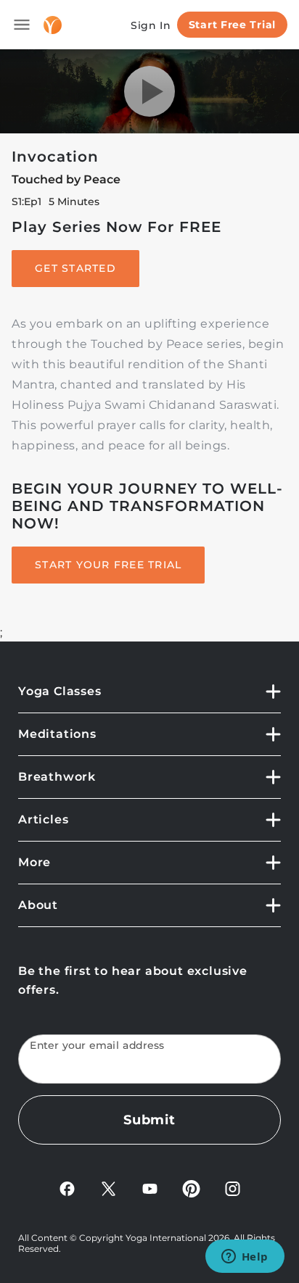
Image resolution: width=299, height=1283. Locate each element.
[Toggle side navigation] (22, 24)
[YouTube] (150, 1188)
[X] (108, 1188)
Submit (149, 1120)
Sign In (151, 25)
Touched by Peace (66, 179)
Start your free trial (108, 564)
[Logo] (53, 25)
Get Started (75, 268)
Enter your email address (97, 1045)
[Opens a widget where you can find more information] (244, 1258)
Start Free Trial (232, 24)
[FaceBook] (67, 1188)
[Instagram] (233, 1188)
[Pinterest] (191, 1188)
